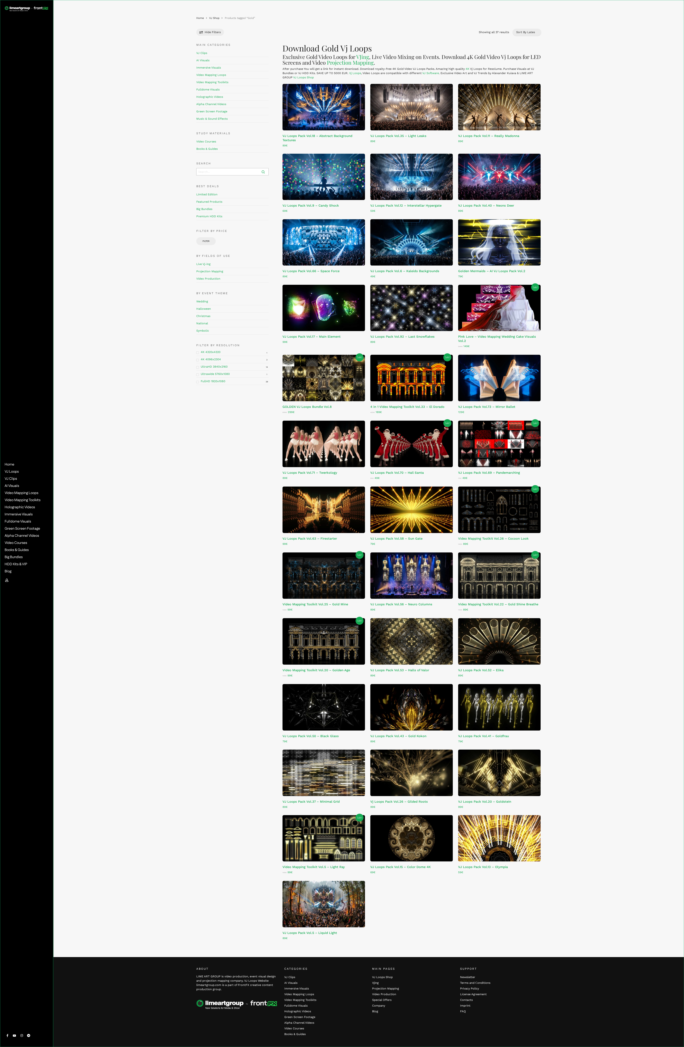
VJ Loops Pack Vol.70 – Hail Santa (397, 472)
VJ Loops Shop (303, 77)
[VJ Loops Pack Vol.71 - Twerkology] (324, 444)
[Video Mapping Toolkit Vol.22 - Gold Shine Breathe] (499, 575)
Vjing (375, 982)
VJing (362, 56)
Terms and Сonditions (475, 982)
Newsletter (467, 977)
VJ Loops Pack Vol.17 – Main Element (312, 336)
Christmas (203, 316)
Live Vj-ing (203, 264)
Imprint (465, 1005)
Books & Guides (207, 148)
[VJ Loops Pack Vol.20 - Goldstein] (499, 773)
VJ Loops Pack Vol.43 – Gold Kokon (398, 736)
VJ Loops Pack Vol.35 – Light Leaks (398, 136)
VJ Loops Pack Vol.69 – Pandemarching (489, 472)
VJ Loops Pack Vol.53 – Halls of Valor (399, 670)
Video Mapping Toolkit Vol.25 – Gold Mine (315, 604)
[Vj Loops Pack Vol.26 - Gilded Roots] (411, 773)
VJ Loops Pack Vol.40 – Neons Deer (486, 205)
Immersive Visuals (208, 67)
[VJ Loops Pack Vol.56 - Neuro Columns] (411, 575)
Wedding (202, 301)
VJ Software (430, 73)
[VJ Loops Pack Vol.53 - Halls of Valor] (411, 641)
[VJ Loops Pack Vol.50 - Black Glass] (324, 707)
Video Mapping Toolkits (212, 82)
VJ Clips (201, 53)
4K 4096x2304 (211, 359)
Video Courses (206, 141)
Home (200, 18)
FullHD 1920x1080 (213, 381)
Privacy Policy (469, 988)
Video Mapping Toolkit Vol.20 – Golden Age (316, 670)
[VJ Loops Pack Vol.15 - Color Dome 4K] (411, 838)
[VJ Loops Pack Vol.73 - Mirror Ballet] (499, 378)
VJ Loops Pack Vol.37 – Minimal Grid (311, 801)
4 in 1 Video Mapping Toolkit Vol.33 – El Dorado (407, 407)
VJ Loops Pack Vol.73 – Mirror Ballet (486, 407)
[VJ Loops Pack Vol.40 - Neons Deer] (499, 177)
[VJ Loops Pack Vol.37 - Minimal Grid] (324, 773)
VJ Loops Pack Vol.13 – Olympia (483, 867)
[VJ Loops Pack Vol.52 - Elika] (499, 641)
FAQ (463, 1011)
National (202, 323)
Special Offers (382, 1000)
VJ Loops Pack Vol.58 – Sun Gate (396, 538)
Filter (206, 241)
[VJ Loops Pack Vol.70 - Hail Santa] (411, 444)
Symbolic (202, 330)
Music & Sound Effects (212, 118)
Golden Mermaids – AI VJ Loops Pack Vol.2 (491, 271)
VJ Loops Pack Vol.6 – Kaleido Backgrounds (404, 271)
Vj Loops (355, 73)
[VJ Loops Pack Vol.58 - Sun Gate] (411, 510)
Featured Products (209, 201)
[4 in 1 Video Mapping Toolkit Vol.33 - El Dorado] (411, 378)
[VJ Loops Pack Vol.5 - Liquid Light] (324, 904)
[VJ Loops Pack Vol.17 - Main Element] (324, 308)
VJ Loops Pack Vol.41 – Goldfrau (483, 736)
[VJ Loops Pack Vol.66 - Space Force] (324, 242)
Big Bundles (204, 209)
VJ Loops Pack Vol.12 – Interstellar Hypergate (406, 205)
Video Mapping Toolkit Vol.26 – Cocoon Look (493, 538)
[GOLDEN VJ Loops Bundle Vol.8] (324, 378)
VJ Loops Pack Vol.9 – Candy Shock (311, 205)
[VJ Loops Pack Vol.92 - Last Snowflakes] (411, 308)
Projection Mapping (209, 271)
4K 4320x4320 (211, 352)
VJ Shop (214, 18)
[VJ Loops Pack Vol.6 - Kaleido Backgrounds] (411, 242)
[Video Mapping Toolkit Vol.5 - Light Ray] (324, 838)
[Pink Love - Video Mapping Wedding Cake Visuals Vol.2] (499, 308)
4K (467, 69)
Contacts (466, 1000)
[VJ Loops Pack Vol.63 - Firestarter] (324, 510)
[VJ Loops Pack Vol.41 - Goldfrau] (499, 707)
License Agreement (473, 994)
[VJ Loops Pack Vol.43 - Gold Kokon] (411, 707)
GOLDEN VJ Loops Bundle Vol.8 (307, 407)
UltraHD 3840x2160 (214, 366)
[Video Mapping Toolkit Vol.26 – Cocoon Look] (499, 510)
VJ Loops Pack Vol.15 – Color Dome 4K (400, 867)
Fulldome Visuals (208, 89)
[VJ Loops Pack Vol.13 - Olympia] (499, 838)
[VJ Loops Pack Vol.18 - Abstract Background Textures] (324, 107)
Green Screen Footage (211, 111)
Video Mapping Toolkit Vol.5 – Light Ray (314, 867)
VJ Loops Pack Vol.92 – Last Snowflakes (402, 336)
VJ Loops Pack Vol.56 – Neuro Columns (401, 604)
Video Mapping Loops (211, 75)
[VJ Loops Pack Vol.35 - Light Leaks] (411, 107)
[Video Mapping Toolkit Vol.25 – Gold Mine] (324, 575)
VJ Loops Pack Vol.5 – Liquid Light (310, 933)
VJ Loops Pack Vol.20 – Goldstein (484, 801)
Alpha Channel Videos (211, 104)
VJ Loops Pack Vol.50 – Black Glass (311, 736)
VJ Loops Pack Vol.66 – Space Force (311, 271)
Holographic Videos (209, 96)
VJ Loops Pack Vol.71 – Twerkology (310, 472)
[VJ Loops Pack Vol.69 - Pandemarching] (499, 444)
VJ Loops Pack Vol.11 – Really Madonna (488, 136)
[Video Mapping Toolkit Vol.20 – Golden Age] (324, 641)
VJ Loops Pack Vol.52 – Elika (481, 670)
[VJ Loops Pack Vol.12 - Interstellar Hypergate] (411, 177)
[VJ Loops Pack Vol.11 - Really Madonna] (499, 107)
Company (378, 1005)
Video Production (208, 278)
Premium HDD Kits (209, 216)
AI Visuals (202, 60)
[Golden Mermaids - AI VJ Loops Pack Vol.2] (499, 242)
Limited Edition (206, 194)
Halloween (203, 308)
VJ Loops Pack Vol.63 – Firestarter (310, 538)
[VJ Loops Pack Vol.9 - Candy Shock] (324, 177)
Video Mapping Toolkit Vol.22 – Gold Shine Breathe (498, 604)
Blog (375, 1011)
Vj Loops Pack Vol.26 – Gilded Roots (399, 801)
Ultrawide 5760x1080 (215, 374)
